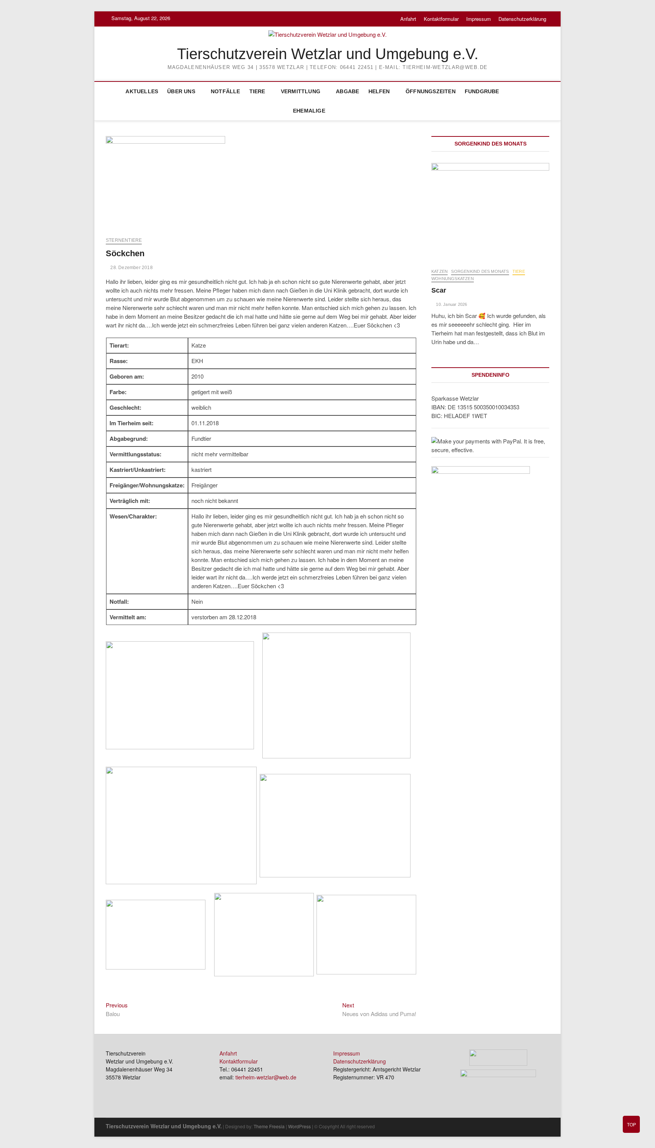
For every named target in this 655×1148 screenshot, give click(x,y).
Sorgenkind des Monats (480, 271)
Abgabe (347, 91)
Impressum (478, 18)
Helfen (379, 91)
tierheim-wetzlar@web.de (265, 1077)
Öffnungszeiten (431, 91)
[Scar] (490, 211)
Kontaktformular (441, 18)
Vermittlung (300, 91)
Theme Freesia (269, 1126)
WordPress (299, 1126)
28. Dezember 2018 (131, 267)
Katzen (439, 271)
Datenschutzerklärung (522, 18)
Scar (438, 290)
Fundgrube (482, 91)
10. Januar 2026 (451, 304)
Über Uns (181, 91)
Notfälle (225, 91)
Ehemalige (309, 111)
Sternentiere (124, 240)
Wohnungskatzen (452, 278)
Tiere (257, 91)
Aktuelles (141, 91)
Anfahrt (408, 18)
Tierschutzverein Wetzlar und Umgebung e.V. (327, 53)
